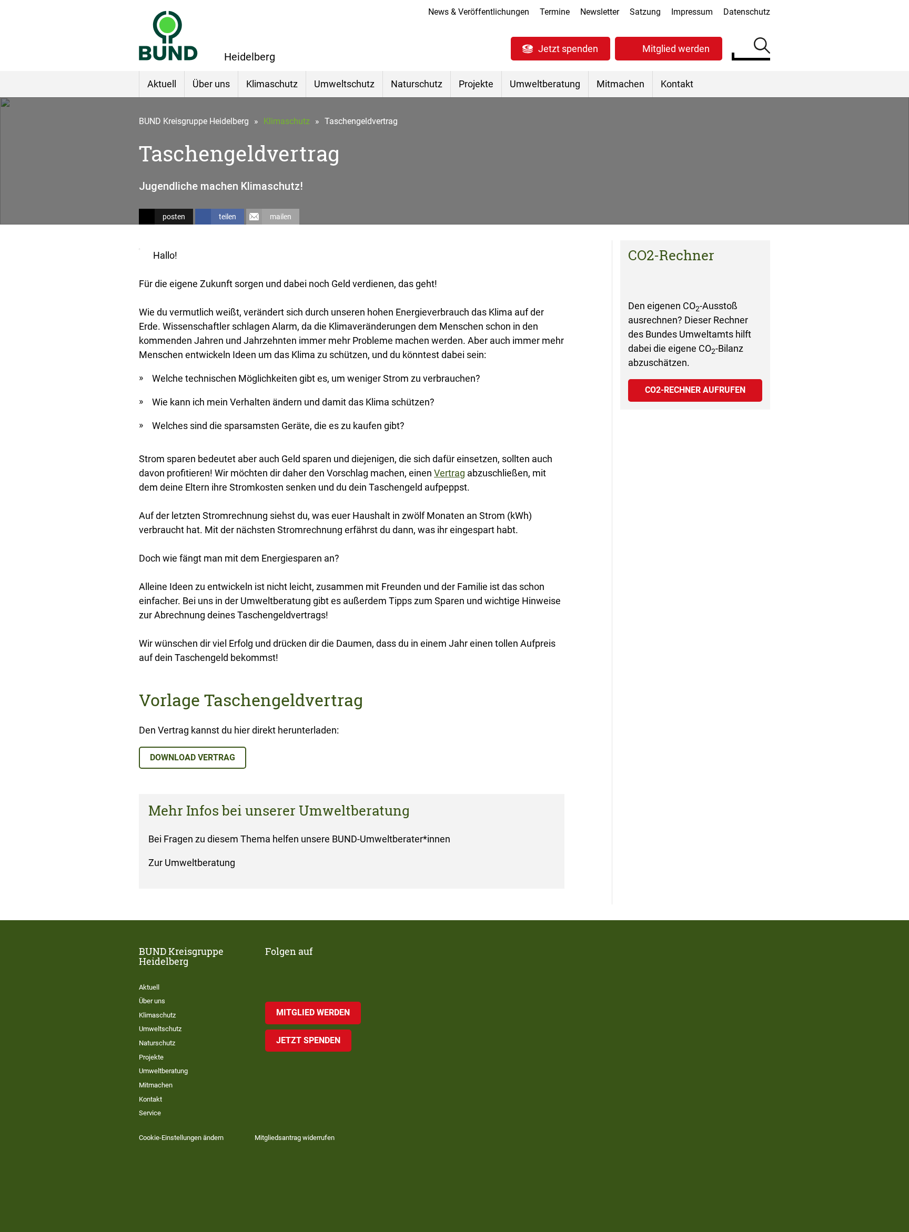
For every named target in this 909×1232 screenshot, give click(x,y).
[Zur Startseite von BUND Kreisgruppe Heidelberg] (168, 35)
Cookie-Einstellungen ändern (181, 1138)
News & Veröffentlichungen (478, 12)
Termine (555, 12)
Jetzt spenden (568, 48)
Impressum (692, 12)
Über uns (211, 83)
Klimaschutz (272, 83)
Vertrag (449, 472)
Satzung (645, 12)
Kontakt (677, 83)
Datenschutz (746, 12)
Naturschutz (416, 83)
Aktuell (161, 83)
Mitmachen (620, 83)
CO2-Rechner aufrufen (695, 390)
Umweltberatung (545, 83)
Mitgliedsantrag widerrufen (295, 1138)
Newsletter (599, 12)
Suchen (762, 47)
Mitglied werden (676, 48)
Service (150, 1113)
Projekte (476, 83)
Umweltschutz (344, 83)
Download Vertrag (192, 757)
